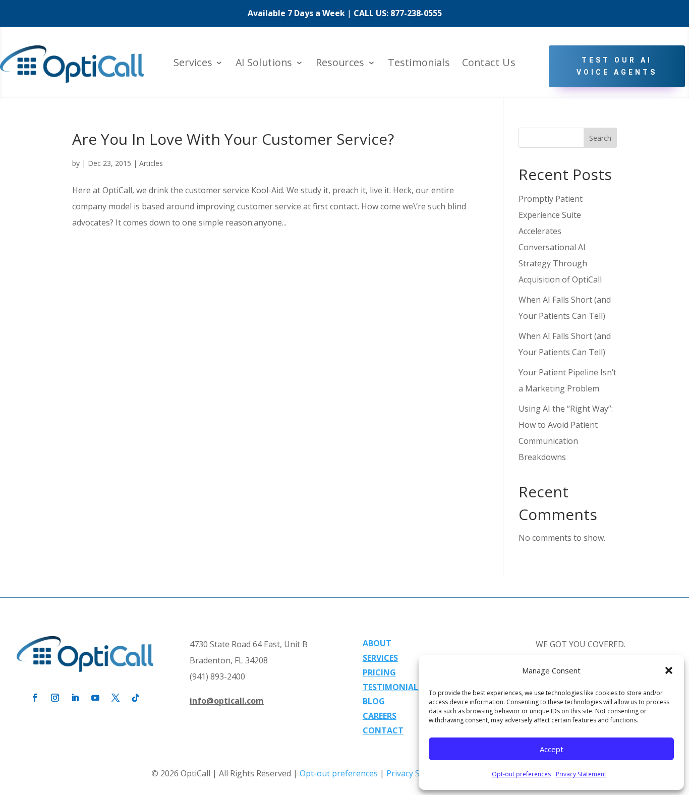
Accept (551, 749)
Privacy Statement (581, 774)
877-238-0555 (416, 13)
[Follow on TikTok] (136, 698)
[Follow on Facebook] (35, 698)
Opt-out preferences (521, 774)
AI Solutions (264, 63)
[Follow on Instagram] (55, 698)
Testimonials (419, 63)
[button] (669, 670)
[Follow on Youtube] (95, 698)
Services (193, 63)
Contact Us (488, 63)
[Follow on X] (115, 698)
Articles (151, 163)
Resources (340, 63)
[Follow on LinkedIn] (75, 698)
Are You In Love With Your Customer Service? (233, 139)
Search (600, 138)
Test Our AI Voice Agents (617, 66)
